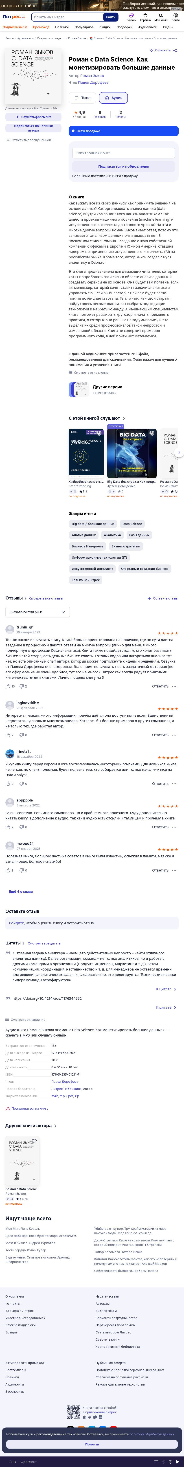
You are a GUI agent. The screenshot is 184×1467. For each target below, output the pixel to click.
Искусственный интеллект (92, 569)
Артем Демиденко (121, 486)
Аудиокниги (147, 27)
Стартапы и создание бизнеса (145, 569)
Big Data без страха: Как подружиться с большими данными (132, 482)
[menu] (37, 612)
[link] (86, 627)
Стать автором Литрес (113, 1332)
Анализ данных (84, 535)
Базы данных (139, 535)
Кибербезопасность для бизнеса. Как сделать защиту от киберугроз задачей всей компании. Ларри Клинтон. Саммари (86, 482)
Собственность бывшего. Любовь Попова (126, 1271)
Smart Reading (80, 486)
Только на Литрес (86, 580)
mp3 (63, 1096)
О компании (14, 1296)
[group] (92, 630)
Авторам (103, 1304)
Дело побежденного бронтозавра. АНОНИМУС (41, 1236)
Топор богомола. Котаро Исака (118, 1252)
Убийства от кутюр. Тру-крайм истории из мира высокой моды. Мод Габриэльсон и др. (130, 1231)
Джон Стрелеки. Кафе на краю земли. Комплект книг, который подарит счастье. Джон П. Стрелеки (134, 1242)
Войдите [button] (16, 923)
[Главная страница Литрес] (14, 17)
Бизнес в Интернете (87, 546)
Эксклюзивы (15, 1392)
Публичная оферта (111, 1363)
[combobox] (67, 17)
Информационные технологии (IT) (99, 558)
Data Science (132, 524)
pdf (71, 1096)
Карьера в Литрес (19, 1311)
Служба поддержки (20, 1325)
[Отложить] (99, 433)
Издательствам (107, 1296)
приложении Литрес (101, 1412)
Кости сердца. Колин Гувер (25, 1250)
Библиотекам (106, 1311)
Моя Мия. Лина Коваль (22, 1229)
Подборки (124, 27)
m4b (54, 1096)
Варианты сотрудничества (116, 1318)
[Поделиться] (176, 50)
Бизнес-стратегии (126, 546)
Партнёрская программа (115, 1325)
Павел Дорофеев (65, 1082)
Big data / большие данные (93, 524)
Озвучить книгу (108, 1339)
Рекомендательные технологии (120, 1384)
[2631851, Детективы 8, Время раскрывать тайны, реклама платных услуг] (92, 5)
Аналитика (112, 535)
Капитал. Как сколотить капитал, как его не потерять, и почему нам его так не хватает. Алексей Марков (135, 1261)
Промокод (41, 27)
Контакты (12, 1304)
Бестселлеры (15, 1370)
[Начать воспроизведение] (177, 1462)
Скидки (105, 27)
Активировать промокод (24, 1363)
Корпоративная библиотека (118, 1347)
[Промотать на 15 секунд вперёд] (170, 1462)
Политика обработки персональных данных (130, 1370)
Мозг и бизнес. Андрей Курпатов (30, 1243)
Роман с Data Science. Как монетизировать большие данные (22, 1189)
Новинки (62, 27)
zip (77, 1096)
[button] (79, 114)
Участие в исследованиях (25, 1318)
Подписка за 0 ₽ (15, 27)
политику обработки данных (151, 1434)
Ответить (160, 686)
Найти (111, 17)
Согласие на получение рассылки (122, 1377)
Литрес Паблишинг (66, 1089)
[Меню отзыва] (174, 686)
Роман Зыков (15, 1194)
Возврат (12, 1332)
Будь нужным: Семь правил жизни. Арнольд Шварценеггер (37, 1259)
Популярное (84, 27)
